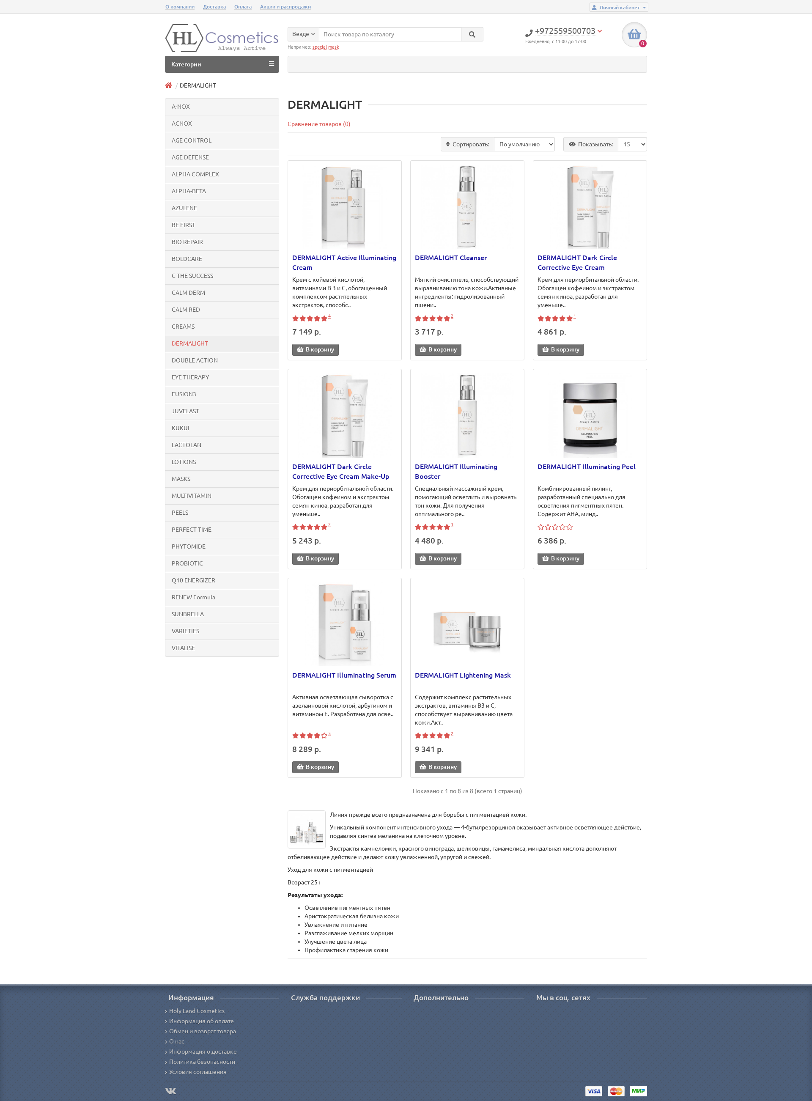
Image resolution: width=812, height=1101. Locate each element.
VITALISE (183, 648)
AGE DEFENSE (190, 157)
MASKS (181, 478)
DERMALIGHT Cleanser (451, 257)
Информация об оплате (201, 1021)
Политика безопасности (202, 1061)
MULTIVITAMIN (191, 495)
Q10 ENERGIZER (193, 580)
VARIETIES (185, 631)
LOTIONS (184, 462)
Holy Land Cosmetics (197, 1011)
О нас (176, 1041)
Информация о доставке (203, 1051)
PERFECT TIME (191, 529)
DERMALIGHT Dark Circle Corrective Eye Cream (577, 262)
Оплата (243, 6)
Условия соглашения (198, 1071)
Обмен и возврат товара (202, 1031)
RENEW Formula (193, 597)
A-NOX (181, 106)
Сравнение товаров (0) (319, 124)
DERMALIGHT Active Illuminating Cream (344, 262)
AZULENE (184, 208)
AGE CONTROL (191, 140)
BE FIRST (183, 225)
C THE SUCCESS (192, 275)
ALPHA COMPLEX (195, 174)
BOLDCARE (187, 258)
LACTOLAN (186, 445)
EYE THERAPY (190, 377)
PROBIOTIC (187, 563)
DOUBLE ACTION (195, 360)
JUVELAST (185, 411)
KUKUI (180, 428)
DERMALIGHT (190, 343)
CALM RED (186, 309)
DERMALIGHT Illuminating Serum (344, 675)
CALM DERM (188, 292)
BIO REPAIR (187, 242)
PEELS (180, 512)
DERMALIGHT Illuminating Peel (587, 466)
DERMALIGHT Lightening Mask (463, 675)
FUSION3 (184, 394)
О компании (180, 6)
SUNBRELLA (188, 614)
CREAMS (183, 326)
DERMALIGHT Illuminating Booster (456, 471)
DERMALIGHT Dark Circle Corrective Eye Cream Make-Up (341, 471)
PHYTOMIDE (189, 546)
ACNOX (182, 123)
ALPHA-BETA (189, 191)
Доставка (214, 6)
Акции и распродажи (285, 6)
